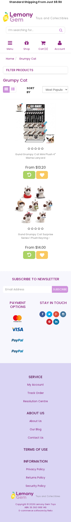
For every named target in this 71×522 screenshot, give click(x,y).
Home (10, 59)
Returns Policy (35, 478)
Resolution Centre (35, 401)
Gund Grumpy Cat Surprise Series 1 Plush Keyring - (35, 236)
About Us (35, 421)
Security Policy (36, 486)
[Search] (61, 30)
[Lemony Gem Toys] (35, 16)
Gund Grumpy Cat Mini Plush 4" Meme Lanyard (35, 156)
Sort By (31, 90)
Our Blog (35, 429)
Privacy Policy (35, 469)
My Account (35, 385)
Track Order (35, 393)
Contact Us (35, 438)
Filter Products (19, 70)
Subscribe (60, 289)
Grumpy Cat (27, 59)
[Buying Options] (29, 175)
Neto (49, 510)
